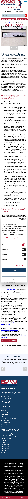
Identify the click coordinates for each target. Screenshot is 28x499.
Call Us (22, 497)
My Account (8, 463)
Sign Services (5, 420)
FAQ (13, 463)
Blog (2, 427)
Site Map (14, 466)
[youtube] (5, 402)
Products (3, 22)
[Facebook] (2, 402)
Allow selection (14, 274)
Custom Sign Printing (7, 425)
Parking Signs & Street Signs (9, 436)
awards (15, 330)
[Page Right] (16, 48)
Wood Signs (4, 440)
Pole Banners (5, 444)
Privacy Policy (19, 463)
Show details (19, 265)
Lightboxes (4, 442)
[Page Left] (12, 48)
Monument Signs (6, 438)
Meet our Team (5, 412)
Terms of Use (7, 465)
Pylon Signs (4, 453)
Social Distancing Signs (7, 434)
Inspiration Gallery (11, 289)
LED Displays (5, 448)
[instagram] (9, 402)
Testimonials (4, 414)
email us (4, 337)
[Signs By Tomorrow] (8, 5)
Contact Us (4, 416)
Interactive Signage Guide (8, 418)
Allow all (14, 270)
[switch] (24, 249)
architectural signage (7, 330)
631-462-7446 (14, 9)
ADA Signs (4, 450)
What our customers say (14, 356)
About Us (3, 410)
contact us (14, 294)
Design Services (5, 423)
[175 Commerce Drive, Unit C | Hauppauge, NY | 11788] (20, 7)
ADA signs (9, 324)
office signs (15, 322)
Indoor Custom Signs (10, 22)
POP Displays (5, 446)
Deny (14, 279)
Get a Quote (8, 497)
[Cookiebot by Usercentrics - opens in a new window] (19, 219)
